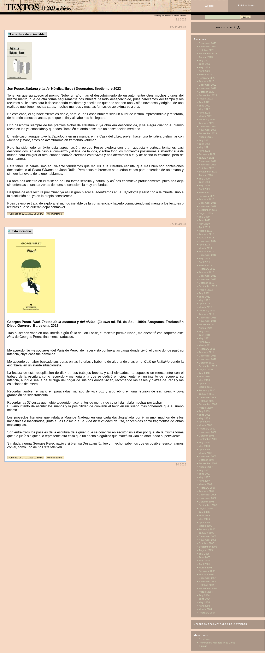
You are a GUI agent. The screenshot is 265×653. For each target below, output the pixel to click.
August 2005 (206, 550)
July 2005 (204, 554)
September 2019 (208, 210)
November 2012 (208, 279)
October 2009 (206, 401)
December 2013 (208, 255)
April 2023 (204, 71)
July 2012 (204, 293)
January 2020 (206, 199)
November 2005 (208, 540)
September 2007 (208, 463)
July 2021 (204, 140)
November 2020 (208, 164)
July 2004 (204, 595)
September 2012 (208, 286)
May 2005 (204, 560)
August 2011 (206, 328)
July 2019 (204, 216)
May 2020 (204, 185)
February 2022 (207, 119)
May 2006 (204, 519)
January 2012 (206, 314)
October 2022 (206, 92)
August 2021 (206, 137)
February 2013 (207, 269)
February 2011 (207, 349)
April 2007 (204, 481)
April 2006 (204, 522)
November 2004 (208, 581)
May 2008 (204, 446)
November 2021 (208, 130)
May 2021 (204, 147)
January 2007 (206, 491)
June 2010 (204, 376)
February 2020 (207, 196)
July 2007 (204, 470)
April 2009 (204, 421)
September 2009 (208, 404)
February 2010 (207, 390)
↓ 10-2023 (179, 464)
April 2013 (204, 262)
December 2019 (208, 203)
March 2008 (205, 453)
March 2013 (205, 265)
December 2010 (208, 355)
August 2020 (206, 175)
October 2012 (206, 283)
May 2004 (204, 602)
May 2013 (204, 258)
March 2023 (205, 74)
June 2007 (204, 473)
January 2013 (206, 272)
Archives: (200, 39)
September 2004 (208, 588)
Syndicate (204, 639)
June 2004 (204, 599)
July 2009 (204, 411)
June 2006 (204, 515)
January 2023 (206, 81)
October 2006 (206, 501)
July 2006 (204, 512)
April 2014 (204, 244)
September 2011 (208, 324)
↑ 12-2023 (179, 19)
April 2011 (204, 342)
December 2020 (208, 161)
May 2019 (204, 223)
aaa (203, 646)
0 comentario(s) (55, 214)
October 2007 (206, 460)
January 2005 (206, 574)
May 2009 (204, 418)
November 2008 (208, 432)
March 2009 (205, 425)
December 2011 (207, 317)
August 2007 (206, 467)
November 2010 (208, 359)
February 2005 (207, 571)
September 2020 (208, 171)
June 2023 (204, 64)
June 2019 (204, 220)
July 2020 (204, 178)
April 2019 (204, 227)
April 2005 (204, 564)
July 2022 (204, 102)
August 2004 (206, 592)
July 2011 (204, 331)
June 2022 (204, 105)
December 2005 (208, 536)
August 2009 (206, 408)
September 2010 (208, 366)
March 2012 (205, 307)
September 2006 (208, 505)
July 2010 (204, 373)
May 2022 (204, 109)
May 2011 (204, 338)
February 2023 (207, 78)
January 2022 (206, 123)
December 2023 (208, 43)
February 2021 (207, 154)
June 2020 (204, 182)
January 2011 (206, 352)
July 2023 (204, 60)
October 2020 (206, 168)
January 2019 (206, 234)
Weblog (209, 6)
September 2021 (208, 133)
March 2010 (205, 387)
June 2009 (204, 415)
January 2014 (206, 251)
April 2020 (204, 189)
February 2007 (207, 488)
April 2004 (204, 606)
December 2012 (208, 276)
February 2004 (207, 612)
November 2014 (208, 241)
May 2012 (204, 300)
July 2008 (204, 442)
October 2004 (206, 585)
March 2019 (205, 231)
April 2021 (204, 150)
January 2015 (206, 237)
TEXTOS (22, 6)
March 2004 (205, 609)
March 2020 (205, 192)
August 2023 (206, 57)
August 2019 (206, 213)
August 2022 (206, 98)
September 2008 (208, 439)
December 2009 (208, 397)
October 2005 (206, 543)
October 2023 (206, 50)
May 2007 (204, 477)
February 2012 (207, 310)
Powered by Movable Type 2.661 (217, 642)
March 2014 (205, 248)
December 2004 (208, 578)
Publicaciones (246, 5)
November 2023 (208, 46)
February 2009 (207, 428)
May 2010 (204, 380)
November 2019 (208, 206)
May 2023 (204, 67)
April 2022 (204, 112)
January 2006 (206, 533)
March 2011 (205, 345)
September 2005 (208, 546)
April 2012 (204, 303)
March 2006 (205, 526)
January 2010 (206, 394)
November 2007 (208, 456)
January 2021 (206, 158)
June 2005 (204, 557)
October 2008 (206, 435)
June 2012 (204, 296)
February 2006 (207, 529)
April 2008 (204, 449)
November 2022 (208, 88)
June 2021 (204, 144)
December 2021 (208, 126)
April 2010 (204, 383)
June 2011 (204, 335)
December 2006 (208, 494)
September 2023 (208, 53)
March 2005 (205, 567)
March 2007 (205, 484)
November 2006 (208, 498)
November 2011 (207, 321)
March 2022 (205, 116)
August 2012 (206, 289)
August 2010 (206, 369)
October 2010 (206, 362)
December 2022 (208, 85)
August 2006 (206, 508)
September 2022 (208, 95)
